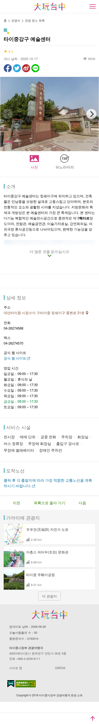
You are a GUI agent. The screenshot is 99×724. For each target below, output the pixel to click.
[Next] (91, 114)
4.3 (10, 51)
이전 (16, 502)
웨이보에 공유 (26, 68)
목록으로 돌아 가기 (49, 502)
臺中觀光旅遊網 (49, 7)
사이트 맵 (15, 668)
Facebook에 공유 (8, 68)
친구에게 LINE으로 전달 (35, 68)
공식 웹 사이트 (15, 358)
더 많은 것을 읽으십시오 (49, 251)
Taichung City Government (49, 614)
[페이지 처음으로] (92, 718)
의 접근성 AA (25, 684)
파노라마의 (64, 167)
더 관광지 (49, 596)
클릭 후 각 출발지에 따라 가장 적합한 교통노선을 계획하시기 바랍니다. (48, 483)
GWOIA (60, 668)
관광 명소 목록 (35, 20)
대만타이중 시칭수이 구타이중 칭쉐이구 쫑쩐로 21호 (44, 312)
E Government (10, 683)
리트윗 (17, 68)
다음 (82, 502)
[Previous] (8, 114)
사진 (34, 167)
